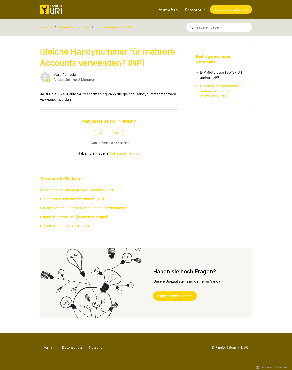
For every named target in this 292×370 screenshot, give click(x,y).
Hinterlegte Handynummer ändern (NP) (72, 199)
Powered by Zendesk (275, 367)
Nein (115, 132)
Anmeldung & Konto (74, 27)
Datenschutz (72, 347)
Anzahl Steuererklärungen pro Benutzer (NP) (76, 190)
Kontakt (49, 347)
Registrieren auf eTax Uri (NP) (64, 226)
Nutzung (95, 347)
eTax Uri (46, 27)
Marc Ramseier (65, 75)
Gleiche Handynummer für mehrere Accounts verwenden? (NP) (221, 91)
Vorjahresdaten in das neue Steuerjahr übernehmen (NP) (86, 208)
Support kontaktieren (231, 9)
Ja (100, 132)
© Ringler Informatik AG (230, 347)
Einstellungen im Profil (113, 27)
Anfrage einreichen (124, 153)
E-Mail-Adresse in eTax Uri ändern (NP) (221, 74)
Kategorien (194, 9)
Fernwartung (168, 9)
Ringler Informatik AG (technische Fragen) (74, 217)
